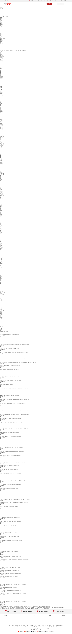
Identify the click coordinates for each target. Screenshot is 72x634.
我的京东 (38, 0)
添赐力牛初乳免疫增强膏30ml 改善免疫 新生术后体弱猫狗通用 (9, 506)
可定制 (1, 245)
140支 (1, 276)
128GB (1, 68)
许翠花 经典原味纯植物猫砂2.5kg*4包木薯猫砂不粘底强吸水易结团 (9, 465)
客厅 (0, 295)
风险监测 (46, 625)
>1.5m (1, 328)
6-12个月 (1, 257)
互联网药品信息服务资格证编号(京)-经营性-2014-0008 (40, 626)
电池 (0, 75)
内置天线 (1, 96)
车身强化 (1, 34)
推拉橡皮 (1, 61)
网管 (0, 141)
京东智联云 (27, 607)
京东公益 (54, 625)
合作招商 (20, 625)
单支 (0, 104)
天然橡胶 (1, 326)
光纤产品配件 (2, 43)
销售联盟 (39, 625)
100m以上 (1, 298)
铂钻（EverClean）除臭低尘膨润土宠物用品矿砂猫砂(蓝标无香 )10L (9, 469)
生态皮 (1, 215)
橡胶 (0, 325)
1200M (1, 83)
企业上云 (50, 607)
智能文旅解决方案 (18, 607)
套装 (0, 315)
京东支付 (37, 629)
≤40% (1, 293)
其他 (0, 88)
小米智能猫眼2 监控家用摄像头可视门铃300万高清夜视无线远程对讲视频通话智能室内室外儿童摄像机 (14, 388)
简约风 (1, 204)
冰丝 (0, 224)
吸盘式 (1, 313)
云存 (0, 126)
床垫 (0, 32)
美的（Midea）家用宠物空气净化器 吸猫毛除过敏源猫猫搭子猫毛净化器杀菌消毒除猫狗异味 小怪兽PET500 (15, 352)
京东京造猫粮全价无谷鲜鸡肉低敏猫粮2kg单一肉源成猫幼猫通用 (9, 532)
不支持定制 (1, 246)
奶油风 (1, 206)
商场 (0, 107)
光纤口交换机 (2, 144)
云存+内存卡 (2, 127)
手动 (0, 52)
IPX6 (0, 153)
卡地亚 (38, 608)
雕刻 (0, 282)
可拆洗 (1, 232)
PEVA (1, 231)
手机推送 (1, 171)
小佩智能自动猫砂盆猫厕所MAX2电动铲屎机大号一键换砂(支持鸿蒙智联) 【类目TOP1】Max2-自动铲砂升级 (15, 499)
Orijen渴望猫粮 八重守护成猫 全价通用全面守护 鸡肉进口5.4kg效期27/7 (10, 376)
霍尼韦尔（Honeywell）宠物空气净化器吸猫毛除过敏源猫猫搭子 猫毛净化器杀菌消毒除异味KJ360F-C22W (15, 480)
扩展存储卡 (1, 129)
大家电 (5, 621)
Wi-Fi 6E (1, 71)
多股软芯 (1, 300)
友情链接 (35, 625)
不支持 (1, 101)
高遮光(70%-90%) (2, 292)
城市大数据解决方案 (29, 608)
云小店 (59, 607)
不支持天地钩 (2, 310)
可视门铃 (1, 44)
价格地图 (48, 608)
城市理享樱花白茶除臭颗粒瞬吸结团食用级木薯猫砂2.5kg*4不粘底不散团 (10, 473)
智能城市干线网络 (23, 607)
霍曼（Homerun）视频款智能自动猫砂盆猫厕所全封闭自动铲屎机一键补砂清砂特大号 (12, 447)
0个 (0, 84)
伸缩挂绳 (1, 58)
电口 (0, 113)
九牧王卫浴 (53, 607)
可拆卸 (1, 179)
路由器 (1, 18)
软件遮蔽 (1, 160)
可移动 (1, 329)
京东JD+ (63, 622)
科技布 (1, 213)
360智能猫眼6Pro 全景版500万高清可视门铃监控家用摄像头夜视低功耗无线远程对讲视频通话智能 (14, 428)
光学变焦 (1, 163)
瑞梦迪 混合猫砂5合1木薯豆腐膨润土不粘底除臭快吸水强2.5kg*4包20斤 (10, 536)
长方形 (1, 243)
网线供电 (1, 76)
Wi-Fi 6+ (1, 72)
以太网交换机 (2, 143)
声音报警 (1, 172)
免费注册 (31, 0)
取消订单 (49, 621)
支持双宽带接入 (2, 173)
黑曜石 (1, 267)
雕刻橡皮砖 (1, 60)
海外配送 (20, 621)
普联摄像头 (1, 10)
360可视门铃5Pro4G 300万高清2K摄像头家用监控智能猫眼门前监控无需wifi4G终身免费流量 (13, 593)
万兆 (0, 139)
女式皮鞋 (2, 608)
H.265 (1, 158)
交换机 (1, 19)
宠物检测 (1, 137)
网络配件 (1, 20)
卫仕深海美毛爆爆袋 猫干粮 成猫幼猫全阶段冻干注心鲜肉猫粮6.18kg (9, 369)
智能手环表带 (2, 56)
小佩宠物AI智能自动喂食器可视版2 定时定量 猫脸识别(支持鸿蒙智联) (9, 432)
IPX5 (0, 155)
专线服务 (8, 608)
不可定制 (1, 247)
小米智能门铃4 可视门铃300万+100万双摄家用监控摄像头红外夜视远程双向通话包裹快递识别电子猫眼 (14, 344)
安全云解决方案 (43, 607)
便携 (0, 176)
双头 (0, 181)
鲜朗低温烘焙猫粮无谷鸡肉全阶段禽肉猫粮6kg (6, 384)
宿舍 (0, 108)
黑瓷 (0, 284)
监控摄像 (1, 24)
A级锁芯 (1, 307)
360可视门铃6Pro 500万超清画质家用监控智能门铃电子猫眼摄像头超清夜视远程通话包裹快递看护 (14, 410)
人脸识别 (1, 135)
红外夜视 (1, 121)
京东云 (40, 629)
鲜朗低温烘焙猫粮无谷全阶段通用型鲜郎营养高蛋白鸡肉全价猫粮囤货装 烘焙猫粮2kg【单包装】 (13, 341)
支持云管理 (1, 130)
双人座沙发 (1, 319)
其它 (0, 268)
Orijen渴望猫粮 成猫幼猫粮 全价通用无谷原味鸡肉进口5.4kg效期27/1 (9, 334)
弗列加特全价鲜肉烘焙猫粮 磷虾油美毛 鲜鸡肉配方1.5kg (8, 525)
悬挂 (0, 42)
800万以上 (1, 145)
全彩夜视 (1, 120)
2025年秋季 (1, 301)
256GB (1, 66)
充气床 (1, 54)
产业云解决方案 (11, 608)
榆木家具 (18, 608)
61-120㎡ (1, 92)
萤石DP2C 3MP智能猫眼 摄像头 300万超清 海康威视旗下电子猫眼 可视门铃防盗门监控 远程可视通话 (14, 414)
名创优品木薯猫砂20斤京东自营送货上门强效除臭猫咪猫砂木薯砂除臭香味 (10, 484)
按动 (0, 241)
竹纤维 (1, 280)
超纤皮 (1, 210)
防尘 (0, 180)
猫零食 (3, 16)
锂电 (0, 324)
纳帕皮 (1, 216)
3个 (0, 85)
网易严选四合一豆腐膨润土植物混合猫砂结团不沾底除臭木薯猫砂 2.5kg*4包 (10, 380)
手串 (0, 35)
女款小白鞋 (47, 607)
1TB (0, 67)
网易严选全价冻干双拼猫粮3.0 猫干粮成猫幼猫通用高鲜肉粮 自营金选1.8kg (10, 436)
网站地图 (56, 607)
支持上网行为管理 (2, 100)
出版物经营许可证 (29, 627)
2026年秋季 (1, 302)
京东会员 (43, 0)
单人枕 (1, 318)
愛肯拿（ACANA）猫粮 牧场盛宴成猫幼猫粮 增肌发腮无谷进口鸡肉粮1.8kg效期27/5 (12, 422)
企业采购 (47, 0)
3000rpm (1, 290)
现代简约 (1, 198)
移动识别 (1, 193)
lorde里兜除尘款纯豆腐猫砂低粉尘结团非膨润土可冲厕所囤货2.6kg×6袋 (10, 517)
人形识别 (1, 194)
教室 (0, 109)
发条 (0, 37)
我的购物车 (61, 3)
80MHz (1, 89)
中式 (0, 199)
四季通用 (1, 263)
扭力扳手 (1, 55)
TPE (0, 226)
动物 (0, 285)
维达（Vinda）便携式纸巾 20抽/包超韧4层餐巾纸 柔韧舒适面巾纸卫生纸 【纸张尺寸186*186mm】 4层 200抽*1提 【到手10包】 (18, 362)
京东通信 (63, 621)
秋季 (0, 265)
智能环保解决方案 (34, 608)
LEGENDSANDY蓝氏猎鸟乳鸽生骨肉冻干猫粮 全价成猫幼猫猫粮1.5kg (10, 395)
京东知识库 (1, 8)
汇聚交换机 (1, 111)
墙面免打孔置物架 (2, 38)
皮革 (0, 211)
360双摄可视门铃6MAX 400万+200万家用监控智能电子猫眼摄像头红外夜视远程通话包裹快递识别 (14, 502)
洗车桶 (1, 36)
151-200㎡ (1, 93)
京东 (11, 4)
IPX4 (0, 156)
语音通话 (1, 123)
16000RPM (1, 291)
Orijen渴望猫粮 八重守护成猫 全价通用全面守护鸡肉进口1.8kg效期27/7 (10, 567)
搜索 (49, 3)
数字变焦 (1, 162)
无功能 (1, 182)
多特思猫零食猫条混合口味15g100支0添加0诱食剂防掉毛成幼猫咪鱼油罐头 (10, 418)
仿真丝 (1, 278)
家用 (0, 105)
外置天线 (1, 95)
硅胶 (0, 228)
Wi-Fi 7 (1, 70)
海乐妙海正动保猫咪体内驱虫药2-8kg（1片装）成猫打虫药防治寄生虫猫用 (10, 455)
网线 (0, 21)
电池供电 (1, 78)
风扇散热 (1, 87)
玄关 (0, 296)
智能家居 (1, 25)
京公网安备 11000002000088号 (21, 626)
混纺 (0, 208)
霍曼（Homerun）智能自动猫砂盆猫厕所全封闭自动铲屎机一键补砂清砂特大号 (11, 540)
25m (0, 297)
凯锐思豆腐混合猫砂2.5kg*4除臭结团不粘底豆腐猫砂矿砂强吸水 (9, 440)
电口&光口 (1, 112)
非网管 (1, 142)
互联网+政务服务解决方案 (43, 608)
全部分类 (1, 7)
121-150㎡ (1, 94)
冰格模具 (1, 40)
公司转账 (34, 621)
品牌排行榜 (1, 9)
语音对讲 (1, 124)
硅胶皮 (1, 214)
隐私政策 (50, 625)
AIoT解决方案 (22, 608)
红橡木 (1, 273)
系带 (0, 240)
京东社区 (42, 625)
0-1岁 (1, 261)
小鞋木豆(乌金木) (2, 274)
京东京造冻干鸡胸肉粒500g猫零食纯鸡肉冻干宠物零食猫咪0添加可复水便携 (10, 590)
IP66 (0, 157)
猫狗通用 (1, 317)
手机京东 (51, 0)
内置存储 (1, 128)
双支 (0, 102)
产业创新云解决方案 (38, 607)
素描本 (1, 59)
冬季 (0, 266)
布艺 (0, 209)
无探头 (1, 189)
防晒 (0, 175)
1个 (0, 190)
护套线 (1, 299)
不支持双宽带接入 (2, 174)
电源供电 (1, 77)
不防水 (1, 152)
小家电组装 (15, 608)
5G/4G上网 (1, 22)
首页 (0, 16)
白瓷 (0, 283)
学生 (0, 53)
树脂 (0, 230)
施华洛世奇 (33, 607)
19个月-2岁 (1, 262)
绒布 (0, 212)
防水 (0, 177)
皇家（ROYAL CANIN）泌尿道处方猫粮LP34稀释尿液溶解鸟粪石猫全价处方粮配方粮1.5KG (13, 403)
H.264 (1, 159)
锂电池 (1, 311)
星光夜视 (1, 119)
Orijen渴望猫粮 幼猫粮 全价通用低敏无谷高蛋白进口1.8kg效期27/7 (9, 551)
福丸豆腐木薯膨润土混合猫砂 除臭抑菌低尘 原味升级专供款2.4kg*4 (9, 488)
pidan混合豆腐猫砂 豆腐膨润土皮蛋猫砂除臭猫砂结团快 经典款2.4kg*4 (10, 348)
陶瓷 (0, 222)
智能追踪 (1, 191)
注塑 (0, 281)
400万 (1, 147)
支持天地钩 (1, 309)
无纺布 (1, 229)
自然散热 (1, 86)
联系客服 (5, 622)
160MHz (1, 90)
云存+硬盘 (1, 125)
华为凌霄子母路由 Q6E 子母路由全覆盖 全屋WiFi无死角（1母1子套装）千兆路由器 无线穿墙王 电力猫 (14, 399)
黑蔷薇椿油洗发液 (2, 604)
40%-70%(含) (2, 294)
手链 (0, 33)
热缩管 (25, 608)
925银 (1, 248)
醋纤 (0, 279)
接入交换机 (1, 110)
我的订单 (35, 0)
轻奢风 (1, 205)
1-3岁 (1, 259)
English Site (58, 625)
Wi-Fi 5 (1, 74)
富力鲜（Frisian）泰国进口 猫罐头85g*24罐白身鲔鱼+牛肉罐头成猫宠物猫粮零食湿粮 (12, 451)
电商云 (8, 607)
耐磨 (0, 178)
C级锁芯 (1, 308)
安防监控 (1, 27)
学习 (0, 106)
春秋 (0, 264)
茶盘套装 (1, 41)
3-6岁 (1, 258)
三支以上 (1, 103)
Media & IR (62, 625)
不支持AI (1, 192)
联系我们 (13, 625)
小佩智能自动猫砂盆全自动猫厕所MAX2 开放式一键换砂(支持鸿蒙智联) (10, 365)
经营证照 (47, 628)
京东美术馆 (1, 14)
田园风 (1, 197)
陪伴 (0, 330)
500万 (1, 146)
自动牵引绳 (1, 39)
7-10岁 (1, 260)
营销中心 (28, 625)
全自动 (1, 51)
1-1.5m (1, 327)
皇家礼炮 (5, 608)
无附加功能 (1, 233)
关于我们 (9, 625)
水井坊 (1, 607)
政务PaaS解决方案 (4, 607)
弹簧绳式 (1, 57)
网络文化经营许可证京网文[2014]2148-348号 (39, 627)
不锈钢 (1, 225)
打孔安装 (1, 314)
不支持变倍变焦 (2, 164)
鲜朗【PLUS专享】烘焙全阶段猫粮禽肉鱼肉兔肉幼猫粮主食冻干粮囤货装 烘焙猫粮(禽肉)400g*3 (13, 462)
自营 (0, 336)
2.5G (0, 118)
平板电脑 (30, 607)
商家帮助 (24, 625)
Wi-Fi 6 (1, 73)
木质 (0, 227)
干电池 (1, 312)
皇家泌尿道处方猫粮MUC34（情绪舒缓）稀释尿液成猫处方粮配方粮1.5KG (10, 521)
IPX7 (0, 154)
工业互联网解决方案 (12, 607)
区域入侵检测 (2, 136)
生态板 (1, 255)
